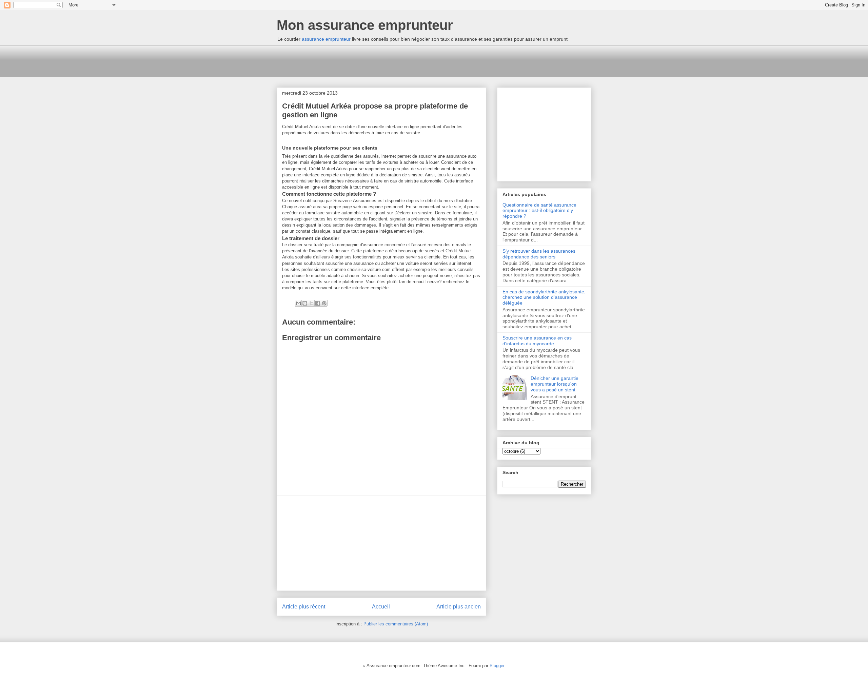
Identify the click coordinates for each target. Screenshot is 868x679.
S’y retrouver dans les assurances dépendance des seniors (538, 253)
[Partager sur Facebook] (317, 303)
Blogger (497, 665)
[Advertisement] (400, 60)
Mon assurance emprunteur (365, 25)
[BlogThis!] (304, 303)
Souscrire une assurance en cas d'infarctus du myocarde (537, 340)
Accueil (381, 606)
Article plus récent (303, 606)
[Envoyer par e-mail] (298, 303)
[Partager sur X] (311, 303)
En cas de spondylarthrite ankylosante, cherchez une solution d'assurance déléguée (544, 297)
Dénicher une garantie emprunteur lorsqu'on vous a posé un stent (554, 383)
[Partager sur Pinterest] (324, 303)
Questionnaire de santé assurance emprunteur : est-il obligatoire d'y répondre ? (539, 210)
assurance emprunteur (326, 39)
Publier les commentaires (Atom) (395, 623)
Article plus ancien (458, 606)
